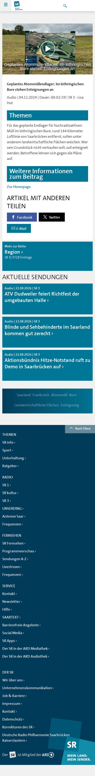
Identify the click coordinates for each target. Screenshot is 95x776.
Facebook (24, 217)
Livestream (11, 567)
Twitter (54, 217)
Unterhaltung (13, 458)
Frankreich (41, 395)
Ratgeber (9, 466)
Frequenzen (11, 524)
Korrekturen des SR (17, 727)
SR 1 (5, 485)
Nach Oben (83, 428)
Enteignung (70, 405)
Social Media (12, 633)
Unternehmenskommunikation (27, 688)
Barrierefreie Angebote (20, 625)
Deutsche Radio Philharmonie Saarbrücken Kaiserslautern (36, 738)
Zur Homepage (19, 186)
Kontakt (8, 594)
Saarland (24, 395)
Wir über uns (12, 680)
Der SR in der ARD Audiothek (24, 656)
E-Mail (21, 228)
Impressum (11, 703)
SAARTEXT (10, 617)
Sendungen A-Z (14, 559)
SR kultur (9, 493)
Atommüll (59, 395)
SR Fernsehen (13, 543)
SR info (7, 442)
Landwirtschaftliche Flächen (36, 405)
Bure (73, 395)
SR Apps (8, 640)
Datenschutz (12, 719)
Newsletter (11, 601)
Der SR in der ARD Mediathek (25, 648)
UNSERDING (12, 508)
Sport (6, 450)
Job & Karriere (13, 696)
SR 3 (5, 500)
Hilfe (6, 609)
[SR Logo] (18, 5)
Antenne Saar (13, 516)
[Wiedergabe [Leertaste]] (47, 48)
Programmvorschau (18, 551)
